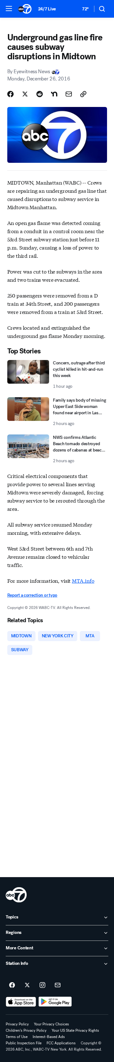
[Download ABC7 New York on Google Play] (55, 1002)
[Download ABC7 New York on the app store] (21, 1002)
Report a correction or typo (32, 595)
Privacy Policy (17, 1024)
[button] (9, 8)
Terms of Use (17, 1037)
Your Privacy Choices (51, 1024)
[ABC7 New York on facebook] (12, 985)
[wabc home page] (16, 894)
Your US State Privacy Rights (75, 1030)
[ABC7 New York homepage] (25, 9)
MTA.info (83, 580)
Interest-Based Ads (49, 1037)
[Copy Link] (83, 94)
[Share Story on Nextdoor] (54, 94)
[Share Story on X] (25, 94)
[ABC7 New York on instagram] (42, 985)
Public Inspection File (23, 1043)
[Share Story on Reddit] (39, 94)
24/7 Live (47, 9)
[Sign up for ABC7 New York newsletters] (57, 985)
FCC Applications (61, 1043)
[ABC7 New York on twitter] (27, 985)
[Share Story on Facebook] (10, 94)
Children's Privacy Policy (26, 1030)
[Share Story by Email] (68, 94)
